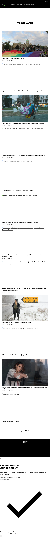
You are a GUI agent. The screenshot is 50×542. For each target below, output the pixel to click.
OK (1, 536)
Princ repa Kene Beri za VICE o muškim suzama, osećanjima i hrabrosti (23, 123)
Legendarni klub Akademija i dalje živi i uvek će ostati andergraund (22, 91)
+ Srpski (46, 1)
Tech (24, 4)
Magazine (13, 4)
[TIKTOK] (26, 446)
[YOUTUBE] (29, 446)
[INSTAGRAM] (23, 446)
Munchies (28, 4)
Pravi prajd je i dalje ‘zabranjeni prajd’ (13, 58)
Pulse (18, 4)
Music (32, 4)
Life (21, 4)
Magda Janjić (10, 60)
